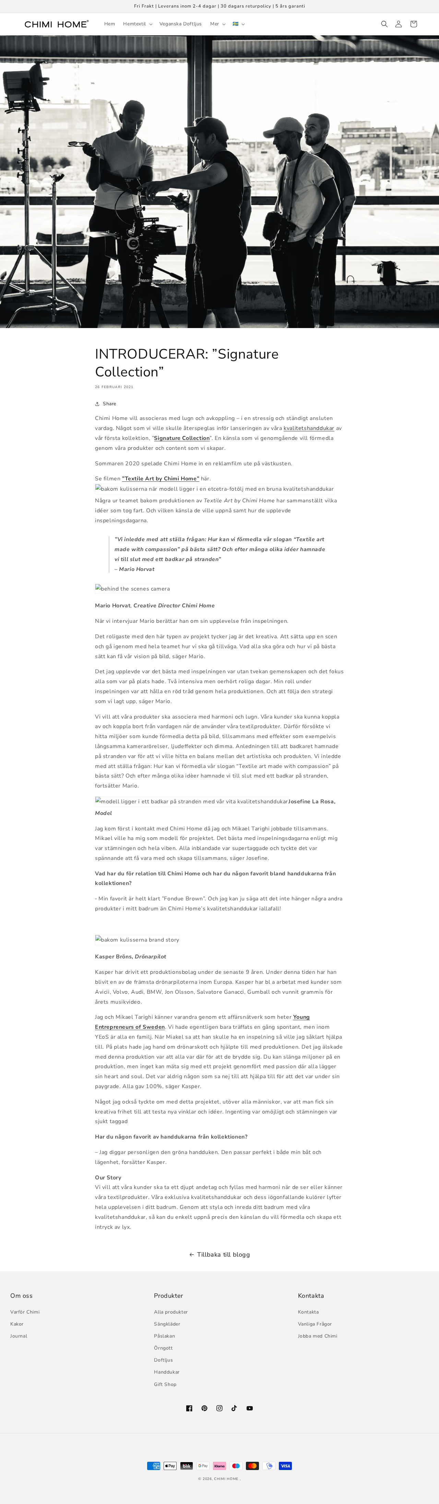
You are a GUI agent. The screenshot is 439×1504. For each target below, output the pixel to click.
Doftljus (163, 1360)
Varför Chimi (24, 1312)
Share (109, 403)
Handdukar (166, 1372)
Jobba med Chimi (317, 1336)
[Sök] (383, 24)
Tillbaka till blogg (223, 1254)
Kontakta (308, 1312)
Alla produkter (171, 1312)
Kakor (17, 1324)
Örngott (163, 1348)
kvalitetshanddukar (309, 428)
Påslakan (164, 1336)
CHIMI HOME (226, 1479)
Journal (18, 1336)
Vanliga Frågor (315, 1324)
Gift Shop (165, 1384)
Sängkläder (167, 1324)
